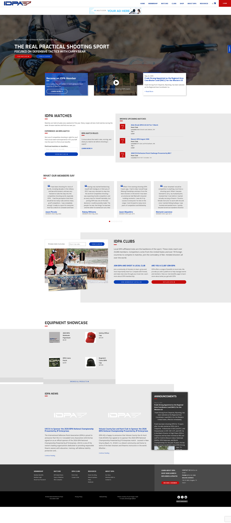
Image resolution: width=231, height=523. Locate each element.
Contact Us (108, 479)
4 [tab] (114, 221)
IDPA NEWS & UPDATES (169, 476)
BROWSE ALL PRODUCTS (78, 382)
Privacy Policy (78, 496)
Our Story (108, 475)
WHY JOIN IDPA (168, 282)
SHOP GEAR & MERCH (168, 473)
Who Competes (58, 479)
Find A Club (75, 475)
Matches (164, 4)
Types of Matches (59, 477)
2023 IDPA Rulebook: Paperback (66, 335)
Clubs (174, 4)
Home (142, 4)
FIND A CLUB (43, 56)
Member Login (38, 477)
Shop (182, 4)
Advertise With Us (110, 477)
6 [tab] (118, 221)
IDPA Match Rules (58, 475)
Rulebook (90, 482)
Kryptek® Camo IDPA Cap (103, 360)
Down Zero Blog (92, 475)
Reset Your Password (40, 479)
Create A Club (75, 477)
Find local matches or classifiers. (56, 146)
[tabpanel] (60, 199)
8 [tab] (121, 221)
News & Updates (92, 477)
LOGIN (225, 3)
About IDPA (192, 4)
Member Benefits (38, 475)
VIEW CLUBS (96, 244)
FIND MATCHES (22, 56)
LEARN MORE (56, 91)
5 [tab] (116, 221)
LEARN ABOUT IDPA (168, 470)
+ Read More (149, 91)
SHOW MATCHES (60, 154)
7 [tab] (119, 221)
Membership (153, 4)
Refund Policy (103, 496)
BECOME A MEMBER (170, 483)
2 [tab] (111, 221)
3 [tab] (113, 221)
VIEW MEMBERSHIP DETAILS (130, 282)
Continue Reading (50, 455)
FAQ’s (89, 479)
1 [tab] (109, 221)
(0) (213, 3)
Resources (204, 4)
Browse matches (54, 125)
